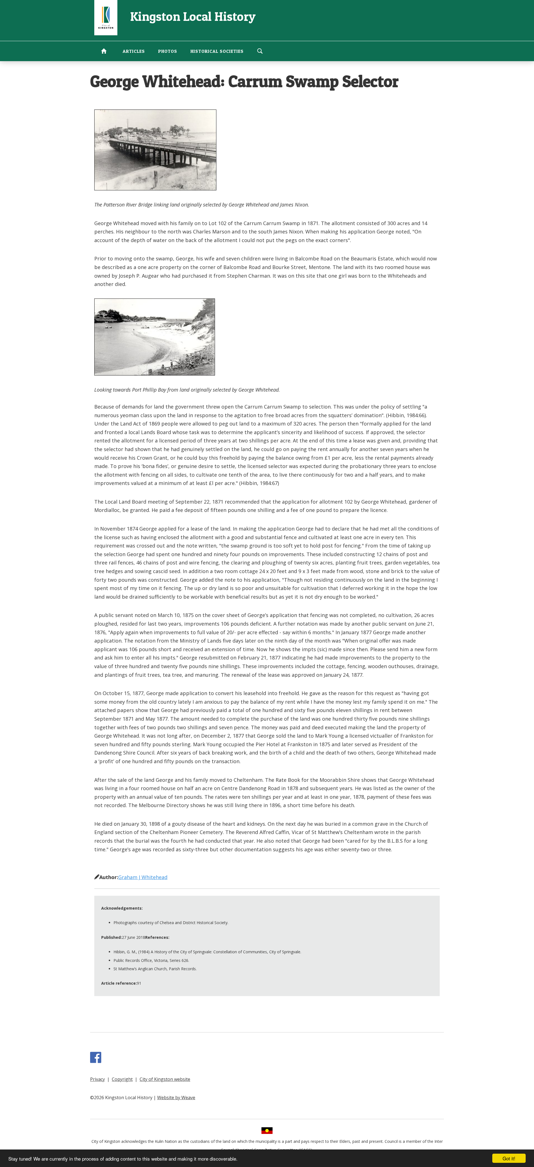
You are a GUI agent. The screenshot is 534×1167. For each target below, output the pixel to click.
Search (259, 51)
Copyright (122, 1079)
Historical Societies (217, 51)
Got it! (509, 1158)
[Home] (105, 17)
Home (103, 51)
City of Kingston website (165, 1079)
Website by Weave (176, 1097)
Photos (167, 51)
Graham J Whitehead (142, 877)
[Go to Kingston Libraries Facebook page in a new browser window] (96, 1060)
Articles (134, 51)
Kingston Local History (193, 16)
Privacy (97, 1079)
